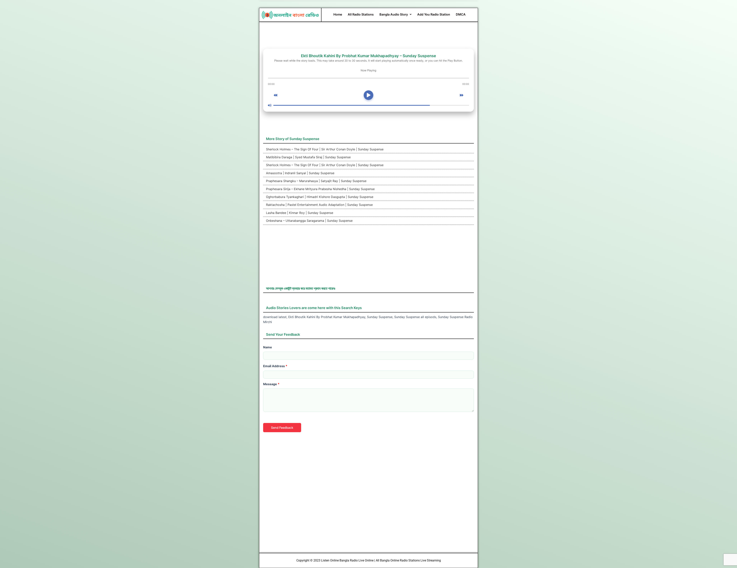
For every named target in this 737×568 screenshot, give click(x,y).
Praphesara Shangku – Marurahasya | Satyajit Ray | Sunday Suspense (315, 181)
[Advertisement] (368, 257)
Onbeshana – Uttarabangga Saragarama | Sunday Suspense (309, 221)
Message (271, 384)
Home (337, 14)
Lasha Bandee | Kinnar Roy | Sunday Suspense (299, 213)
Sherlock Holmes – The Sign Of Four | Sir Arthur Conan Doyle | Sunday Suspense (324, 149)
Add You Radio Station (433, 14)
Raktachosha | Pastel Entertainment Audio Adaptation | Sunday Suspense (319, 205)
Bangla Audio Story (393, 14)
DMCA (461, 14)
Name (267, 347)
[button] (395, 14)
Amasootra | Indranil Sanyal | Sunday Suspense (299, 173)
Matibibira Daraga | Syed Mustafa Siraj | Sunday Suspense (308, 157)
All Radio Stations (361, 14)
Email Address (275, 366)
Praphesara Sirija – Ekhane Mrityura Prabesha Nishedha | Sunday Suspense (320, 189)
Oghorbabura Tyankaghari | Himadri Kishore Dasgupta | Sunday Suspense (319, 197)
